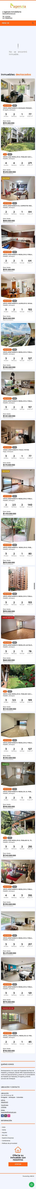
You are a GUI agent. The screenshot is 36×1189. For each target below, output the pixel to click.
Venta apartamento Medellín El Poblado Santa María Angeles (18, 547)
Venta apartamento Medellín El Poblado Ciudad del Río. (18, 987)
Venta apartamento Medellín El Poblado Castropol (18, 889)
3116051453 (8, 18)
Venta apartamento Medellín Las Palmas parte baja (18, 645)
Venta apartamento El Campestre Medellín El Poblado (18, 206)
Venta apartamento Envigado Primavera (18, 108)
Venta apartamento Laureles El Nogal (17, 303)
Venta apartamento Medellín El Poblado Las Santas (18, 352)
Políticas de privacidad (9, 1143)
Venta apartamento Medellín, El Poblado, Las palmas (18, 791)
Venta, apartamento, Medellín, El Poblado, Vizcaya (18, 1035)
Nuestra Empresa (8, 1138)
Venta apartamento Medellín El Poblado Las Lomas (18, 938)
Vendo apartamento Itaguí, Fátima (16, 450)
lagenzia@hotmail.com (8, 13)
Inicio (3, 1127)
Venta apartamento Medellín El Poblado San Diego (18, 254)
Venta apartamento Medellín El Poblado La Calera (18, 498)
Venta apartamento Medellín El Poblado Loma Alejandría (18, 743)
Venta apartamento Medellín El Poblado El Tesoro (18, 401)
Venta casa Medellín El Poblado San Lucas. (18, 694)
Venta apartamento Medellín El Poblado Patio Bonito (18, 596)
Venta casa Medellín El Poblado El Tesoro (18, 840)
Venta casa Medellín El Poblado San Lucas (18, 157)
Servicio (4, 1135)
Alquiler (4, 1132)
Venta (4, 1130)
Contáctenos (6, 1141)
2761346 (7, 16)
